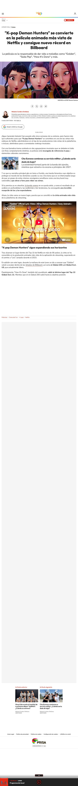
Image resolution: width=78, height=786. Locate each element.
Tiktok (26, 720)
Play (39, 782)
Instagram (30, 720)
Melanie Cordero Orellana (20, 112)
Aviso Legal (10, 734)
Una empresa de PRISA (39, 741)
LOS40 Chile (39, 13)
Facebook (32, 106)
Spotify (47, 720)
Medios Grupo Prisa (39, 746)
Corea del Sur (13, 317)
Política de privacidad (22, 734)
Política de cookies (36, 734)
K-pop (21, 317)
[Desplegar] (39, 775)
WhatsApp (41, 106)
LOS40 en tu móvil (65, 734)
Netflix (27, 317)
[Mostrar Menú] (3, 13)
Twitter (37, 106)
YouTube (35, 720)
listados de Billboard (34, 265)
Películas (4, 317)
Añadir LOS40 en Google (15, 127)
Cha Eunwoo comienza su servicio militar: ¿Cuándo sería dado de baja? (51, 706)
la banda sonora (31, 185)
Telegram (46, 106)
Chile (3, 21)
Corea (13, 27)
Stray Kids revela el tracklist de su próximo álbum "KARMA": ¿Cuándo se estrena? (26, 706)
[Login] (75, 13)
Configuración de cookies (51, 734)
